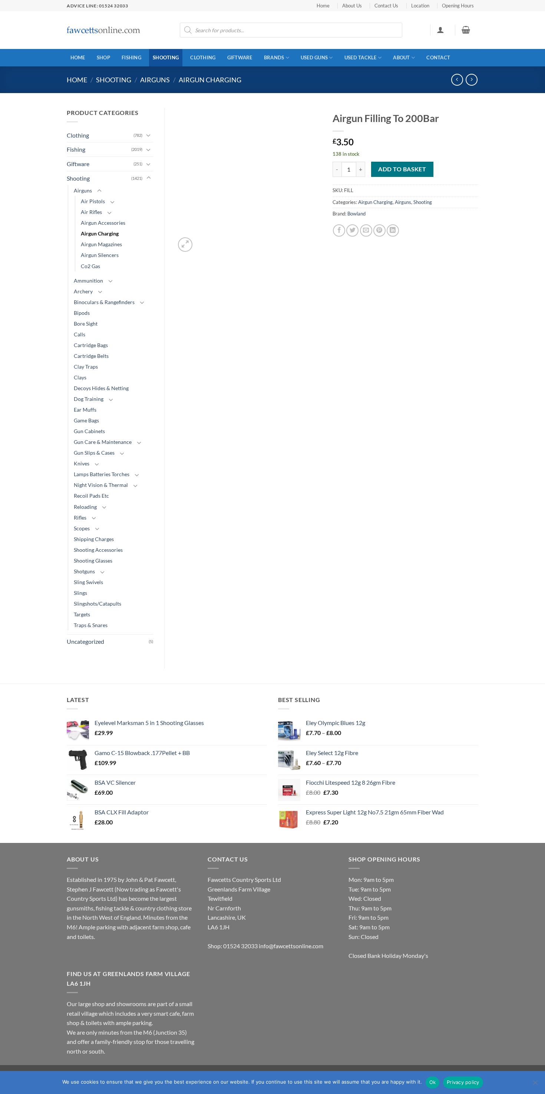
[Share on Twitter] (352, 230)
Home (323, 6)
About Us (352, 6)
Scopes (82, 528)
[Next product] (457, 79)
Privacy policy (463, 1082)
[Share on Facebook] (339, 230)
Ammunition (88, 280)
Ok (432, 1082)
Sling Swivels (88, 582)
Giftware (239, 57)
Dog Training (88, 399)
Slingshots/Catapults (97, 603)
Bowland (356, 214)
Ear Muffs (85, 409)
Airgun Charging (210, 80)
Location (420, 6)
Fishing (131, 57)
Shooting (166, 57)
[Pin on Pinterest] (379, 230)
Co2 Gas (90, 266)
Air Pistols (93, 201)
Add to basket (402, 169)
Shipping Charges (94, 539)
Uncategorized (85, 641)
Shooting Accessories (98, 550)
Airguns (155, 80)
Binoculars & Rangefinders (104, 302)
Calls (79, 334)
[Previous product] (471, 79)
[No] (535, 1085)
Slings (80, 593)
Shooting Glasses (93, 560)
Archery (83, 291)
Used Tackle (360, 57)
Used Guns (314, 57)
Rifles (80, 517)
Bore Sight (86, 323)
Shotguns (84, 571)
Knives (81, 463)
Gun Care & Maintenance (103, 442)
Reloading (85, 507)
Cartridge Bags (91, 345)
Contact (438, 57)
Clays (80, 377)
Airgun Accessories (103, 223)
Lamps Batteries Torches (101, 474)
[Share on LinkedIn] (393, 230)
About (401, 57)
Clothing (202, 57)
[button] (440, 29)
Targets (82, 614)
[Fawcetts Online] (104, 30)
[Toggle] (148, 135)
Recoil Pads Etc (91, 495)
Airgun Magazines (101, 244)
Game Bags (86, 420)
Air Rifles (91, 212)
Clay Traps (86, 366)
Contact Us (386, 6)
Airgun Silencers (100, 255)
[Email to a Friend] (366, 230)
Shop (103, 57)
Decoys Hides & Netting (101, 388)
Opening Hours (458, 6)
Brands (274, 57)
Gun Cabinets (89, 431)
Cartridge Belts (91, 356)
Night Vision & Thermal (101, 485)
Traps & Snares (91, 625)
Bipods (82, 313)
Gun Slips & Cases (94, 452)
